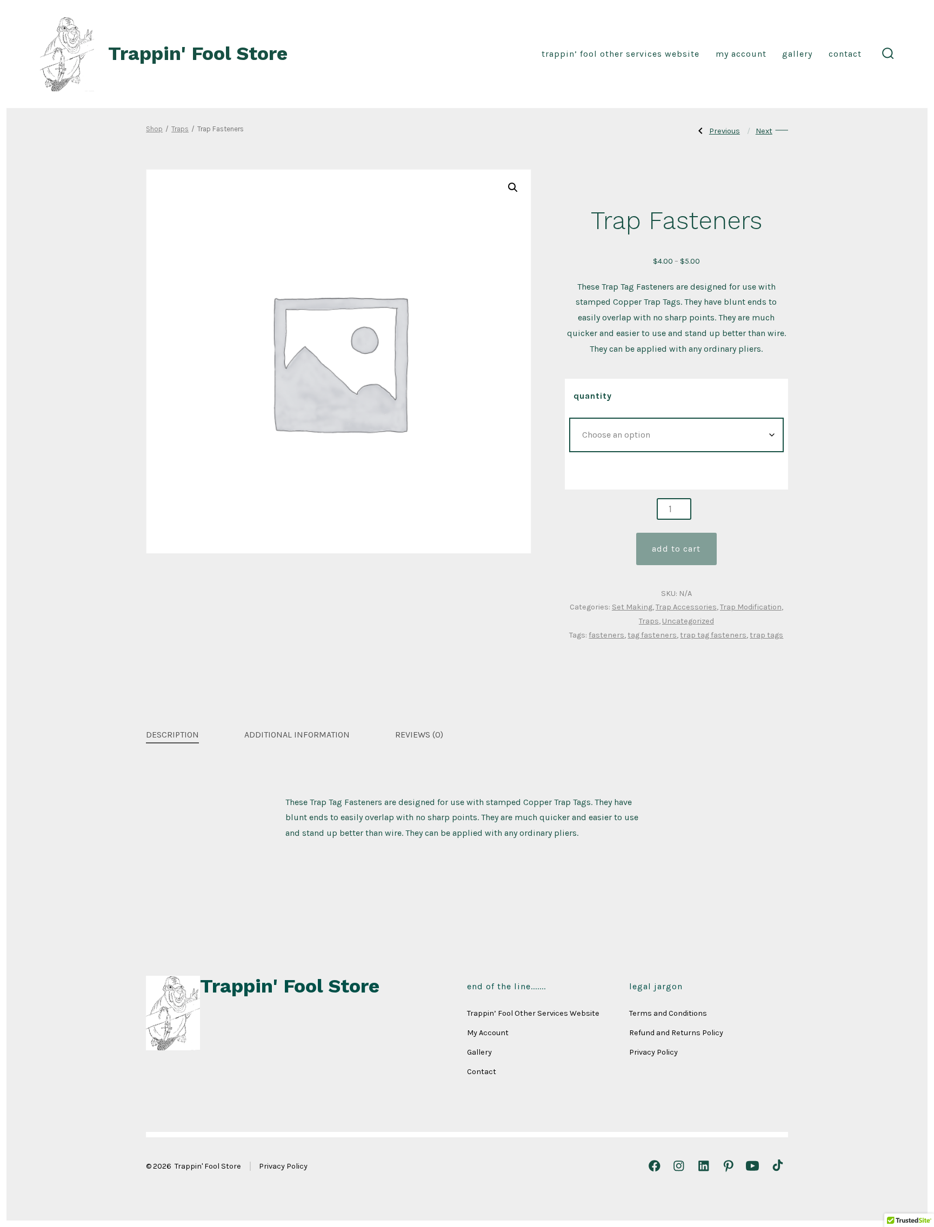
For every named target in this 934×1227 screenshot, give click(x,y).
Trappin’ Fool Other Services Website (620, 54)
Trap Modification (751, 607)
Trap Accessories (686, 607)
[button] (513, 187)
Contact (845, 54)
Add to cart (676, 549)
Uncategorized (688, 621)
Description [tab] (172, 734)
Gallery (797, 54)
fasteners (606, 635)
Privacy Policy (653, 1052)
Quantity (592, 396)
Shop (154, 129)
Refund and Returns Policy (676, 1032)
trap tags (766, 635)
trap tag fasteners (713, 635)
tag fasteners (652, 635)
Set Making (632, 607)
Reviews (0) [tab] (419, 734)
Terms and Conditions (668, 1013)
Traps (180, 129)
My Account (741, 54)
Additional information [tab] (297, 734)
